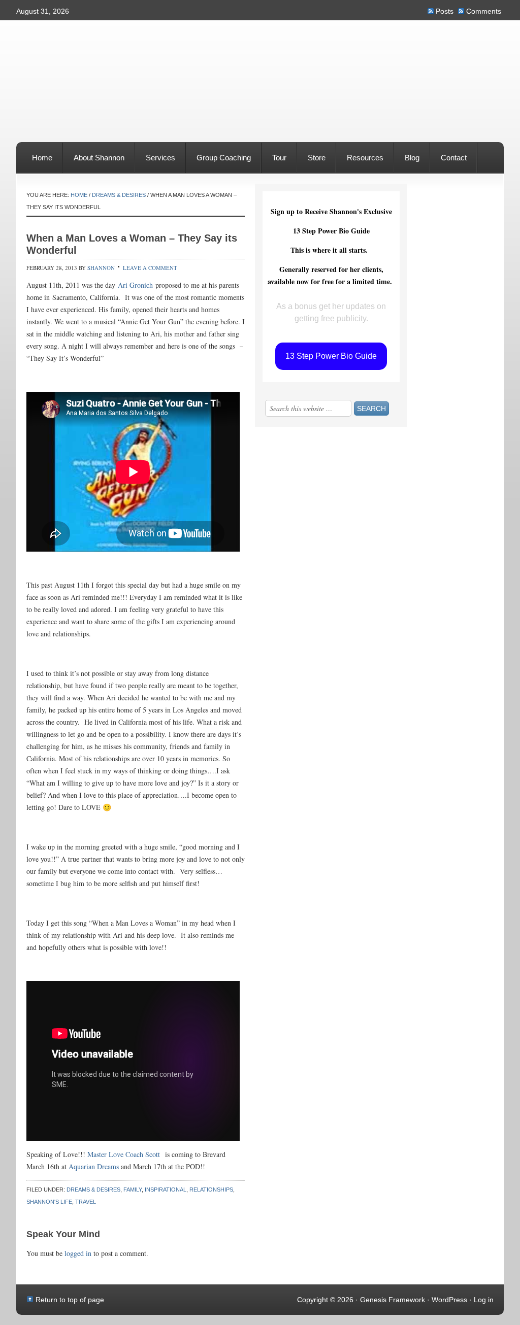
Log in (484, 1300)
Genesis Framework (392, 1300)
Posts (444, 11)
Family (132, 1189)
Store (311, 163)
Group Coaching (224, 157)
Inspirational (165, 1189)
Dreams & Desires (93, 1189)
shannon (101, 267)
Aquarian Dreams (94, 1166)
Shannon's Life (49, 1202)
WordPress (449, 1300)
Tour (279, 157)
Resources (365, 157)
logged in (77, 1253)
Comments (483, 11)
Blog (412, 157)
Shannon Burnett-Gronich (260, 48)
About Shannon (93, 163)
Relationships (211, 1189)
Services (155, 163)
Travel (85, 1202)
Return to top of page (70, 1300)
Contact (454, 157)
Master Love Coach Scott (123, 1154)
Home (42, 157)
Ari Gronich (135, 285)
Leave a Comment (150, 267)
